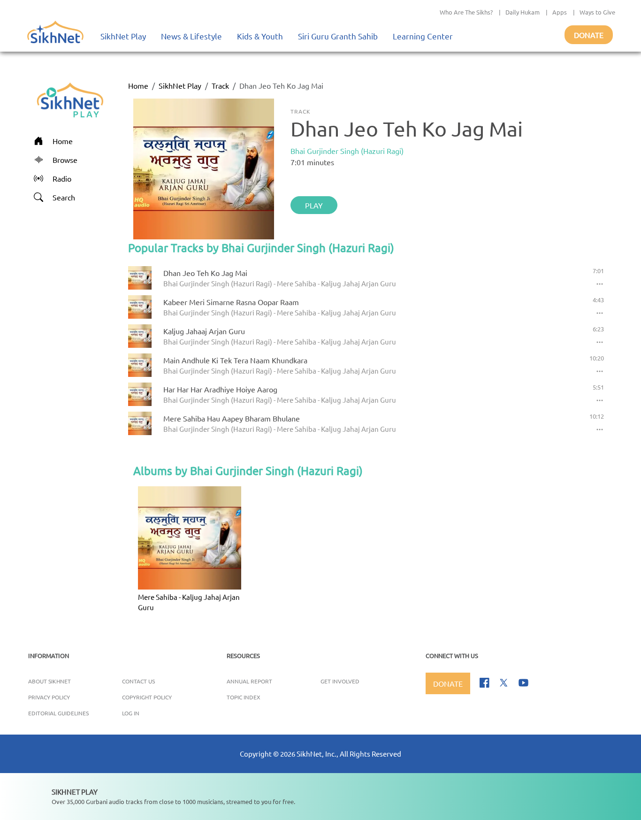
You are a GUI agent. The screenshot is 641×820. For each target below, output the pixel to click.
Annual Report (249, 681)
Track (220, 85)
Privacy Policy (49, 697)
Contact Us (138, 681)
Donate (588, 34)
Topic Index (243, 697)
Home (138, 85)
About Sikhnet (49, 681)
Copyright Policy (147, 697)
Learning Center (423, 36)
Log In (130, 713)
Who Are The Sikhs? (466, 12)
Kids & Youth (260, 36)
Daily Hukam (522, 12)
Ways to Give (597, 12)
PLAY (314, 205)
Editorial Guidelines (58, 713)
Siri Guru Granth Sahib (338, 36)
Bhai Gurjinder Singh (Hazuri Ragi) (347, 150)
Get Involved (339, 681)
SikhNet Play (123, 36)
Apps (559, 12)
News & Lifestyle (191, 36)
